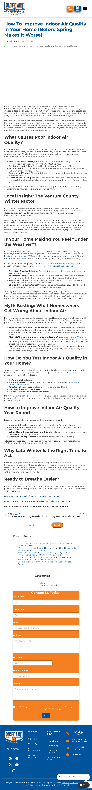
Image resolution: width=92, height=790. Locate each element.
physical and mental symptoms (54, 266)
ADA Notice (34, 785)
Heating (33, 743)
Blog (42, 583)
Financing (53, 746)
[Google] (10, 759)
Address (17, 635)
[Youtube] (17, 765)
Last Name (19, 609)
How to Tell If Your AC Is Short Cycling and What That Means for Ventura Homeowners (46, 553)
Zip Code (18, 657)
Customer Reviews (53, 751)
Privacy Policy (70, 782)
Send (46, 715)
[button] (85, 9)
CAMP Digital (61, 785)
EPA (77, 337)
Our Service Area (54, 758)
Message (18, 683)
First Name (19, 597)
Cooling (32, 739)
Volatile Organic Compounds (62, 178)
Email (16, 622)
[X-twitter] (10, 765)
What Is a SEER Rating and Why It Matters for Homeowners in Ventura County (45, 558)
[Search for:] (40, 525)
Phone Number (21, 670)
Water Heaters (32, 756)
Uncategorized (48, 585)
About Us (52, 741)
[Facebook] (17, 759)
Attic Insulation (34, 749)
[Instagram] (14, 771)
